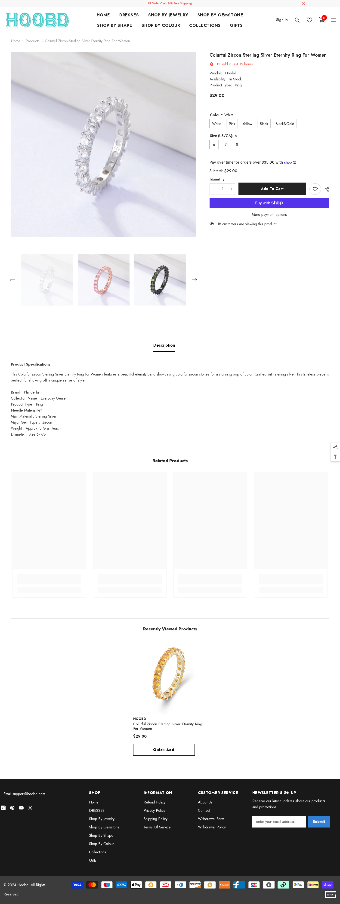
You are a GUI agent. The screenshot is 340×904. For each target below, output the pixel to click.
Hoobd (230, 73)
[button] (12, 279)
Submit (319, 821)
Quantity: (218, 179)
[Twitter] (30, 808)
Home (15, 41)
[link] (49, 582)
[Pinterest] (12, 808)
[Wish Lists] (309, 20)
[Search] (297, 20)
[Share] (325, 189)
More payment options (269, 214)
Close (303, 4)
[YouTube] (21, 808)
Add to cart (272, 188)
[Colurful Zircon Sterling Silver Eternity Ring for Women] (170, 677)
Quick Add (164, 749)
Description (164, 345)
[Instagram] (3, 808)
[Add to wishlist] (315, 189)
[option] (103, 144)
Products (33, 41)
